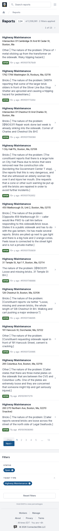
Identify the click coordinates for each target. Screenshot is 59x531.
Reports (16, 12)
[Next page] (55, 28)
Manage (36, 513)
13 (49, 440)
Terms (41, 518)
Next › (9, 443)
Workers (23, 513)
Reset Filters (29, 495)
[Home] (3, 12)
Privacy (29, 518)
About (18, 518)
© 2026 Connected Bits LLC (32, 527)
